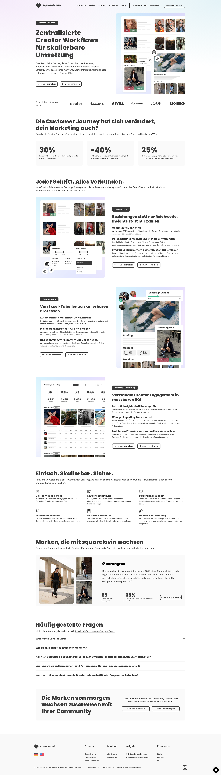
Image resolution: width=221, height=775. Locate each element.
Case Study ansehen (171, 597)
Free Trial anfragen (166, 708)
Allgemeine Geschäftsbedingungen (129, 767)
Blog (123, 5)
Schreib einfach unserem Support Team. (95, 631)
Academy (113, 5)
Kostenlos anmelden (46, 84)
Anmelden (155, 5)
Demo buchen (140, 5)
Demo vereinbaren (71, 84)
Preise (92, 5)
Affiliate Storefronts (92, 761)
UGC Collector (112, 754)
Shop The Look (112, 757)
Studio (101, 5)
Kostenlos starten (174, 5)
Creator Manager (91, 757)
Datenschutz (106, 767)
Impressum (92, 767)
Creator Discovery (91, 754)
